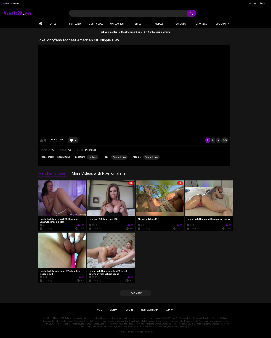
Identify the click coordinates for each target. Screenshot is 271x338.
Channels (201, 24)
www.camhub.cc (12, 3)
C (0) (225, 140)
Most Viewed (96, 24)
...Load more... (135, 293)
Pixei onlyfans (119, 157)
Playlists (180, 24)
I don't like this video (45, 140)
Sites (138, 24)
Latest (54, 24)
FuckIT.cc (132, 332)
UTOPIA (145, 32)
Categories (117, 24)
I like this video (41, 140)
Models (159, 24)
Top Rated (75, 24)
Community (222, 24)
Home (40, 24)
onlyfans (92, 157)
